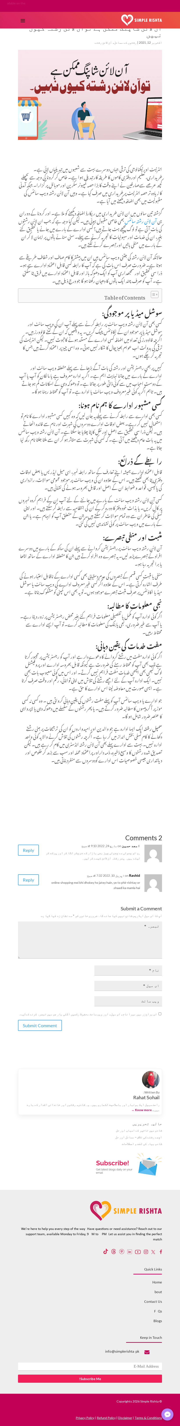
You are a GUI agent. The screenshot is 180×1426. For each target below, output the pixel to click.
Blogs (157, 1321)
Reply (28, 850)
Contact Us (153, 1302)
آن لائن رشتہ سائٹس (141, 220)
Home (157, 1282)
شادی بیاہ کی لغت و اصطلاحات (142, 1144)
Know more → (141, 1110)
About (157, 1292)
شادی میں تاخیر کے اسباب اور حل (139, 1130)
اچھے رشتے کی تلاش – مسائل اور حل (138, 1137)
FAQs (158, 1311)
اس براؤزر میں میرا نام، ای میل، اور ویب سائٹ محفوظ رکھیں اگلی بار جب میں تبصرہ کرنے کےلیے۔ (88, 1014)
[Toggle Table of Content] (152, 294)
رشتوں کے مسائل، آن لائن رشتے (116, 42)
